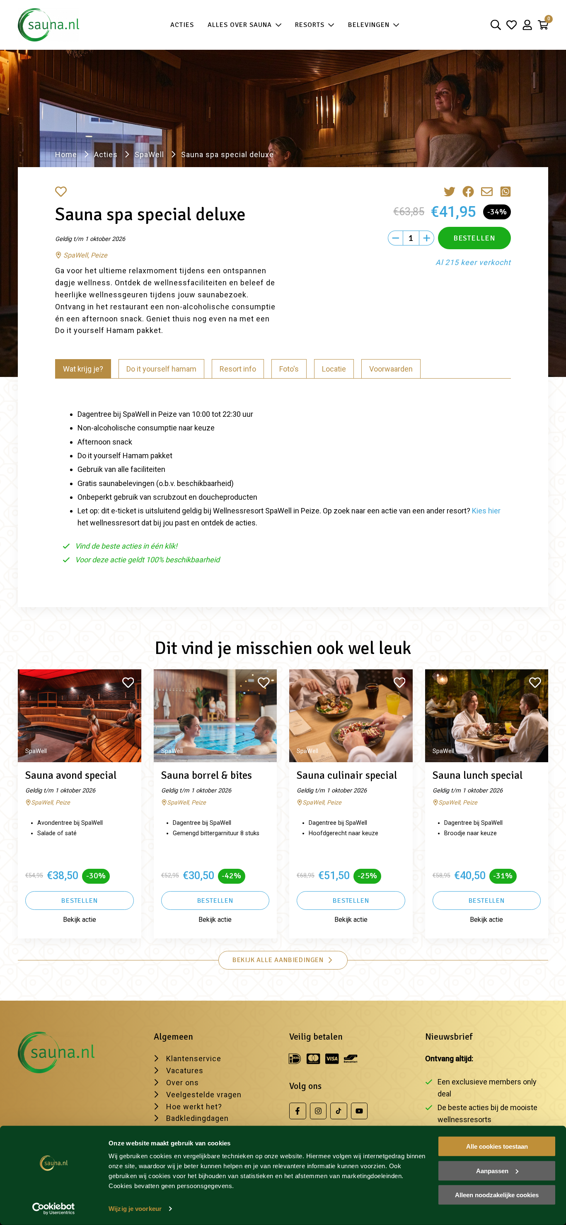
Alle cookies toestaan (497, 1146)
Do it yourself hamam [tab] (161, 369)
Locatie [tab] (334, 369)
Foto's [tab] (289, 369)
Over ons (182, 1082)
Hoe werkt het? (194, 1106)
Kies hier (486, 510)
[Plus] (426, 238)
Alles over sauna (240, 25)
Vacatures (184, 1070)
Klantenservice (193, 1058)
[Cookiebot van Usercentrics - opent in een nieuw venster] (53, 1209)
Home (66, 154)
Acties (182, 25)
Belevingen (368, 25)
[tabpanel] (283, 483)
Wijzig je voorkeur (135, 1208)
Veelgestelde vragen (204, 1094)
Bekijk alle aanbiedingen (278, 960)
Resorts (309, 25)
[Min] (395, 238)
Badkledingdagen (197, 1118)
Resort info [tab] (238, 369)
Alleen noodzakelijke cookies (497, 1194)
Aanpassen (492, 1170)
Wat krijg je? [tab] (83, 369)
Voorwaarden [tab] (391, 369)
